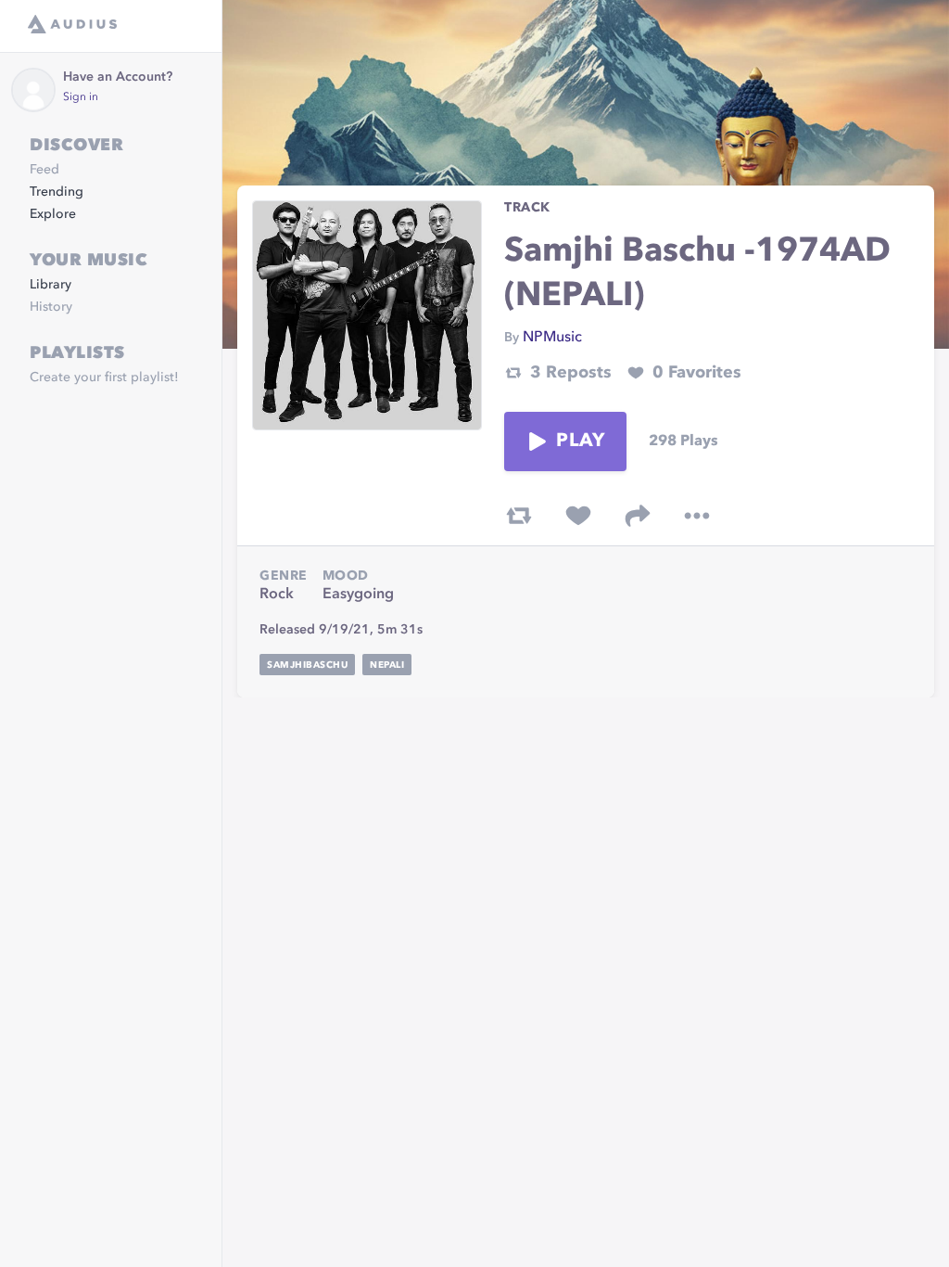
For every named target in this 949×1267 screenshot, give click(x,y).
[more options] (697, 516)
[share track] (637, 516)
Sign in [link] (80, 97)
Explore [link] (53, 214)
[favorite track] (578, 516)
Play (580, 441)
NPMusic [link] (552, 337)
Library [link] (50, 284)
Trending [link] (56, 192)
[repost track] (519, 516)
